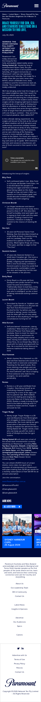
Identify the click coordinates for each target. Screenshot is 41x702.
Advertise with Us (19, 655)
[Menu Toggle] (36, 5)
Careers (19, 635)
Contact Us (19, 596)
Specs (19, 626)
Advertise (20, 618)
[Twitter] (18, 648)
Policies (19, 668)
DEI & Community (19, 592)
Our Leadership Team (19, 588)
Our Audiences (19, 622)
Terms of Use (19, 659)
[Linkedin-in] (22, 648)
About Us (19, 584)
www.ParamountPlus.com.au (14, 481)
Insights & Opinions (19, 609)
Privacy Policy (19, 664)
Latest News (19, 605)
